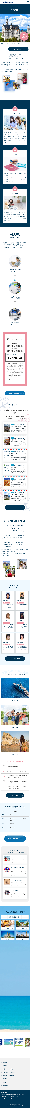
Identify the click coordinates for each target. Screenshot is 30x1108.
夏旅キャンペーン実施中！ (24, 36)
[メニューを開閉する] (28, 2)
